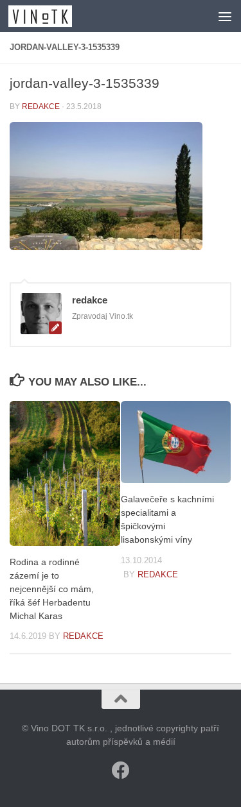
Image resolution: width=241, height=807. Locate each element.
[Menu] (225, 16)
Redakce (83, 636)
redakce (41, 106)
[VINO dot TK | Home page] (50, 16)
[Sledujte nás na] (121, 770)
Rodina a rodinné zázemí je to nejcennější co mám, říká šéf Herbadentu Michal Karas (52, 589)
